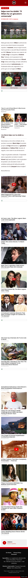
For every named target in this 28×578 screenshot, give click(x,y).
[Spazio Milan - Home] (14, 3)
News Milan (5, 8)
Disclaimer (14, 554)
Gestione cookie (24, 576)
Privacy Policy (17, 552)
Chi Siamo (8, 552)
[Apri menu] (25, 2)
